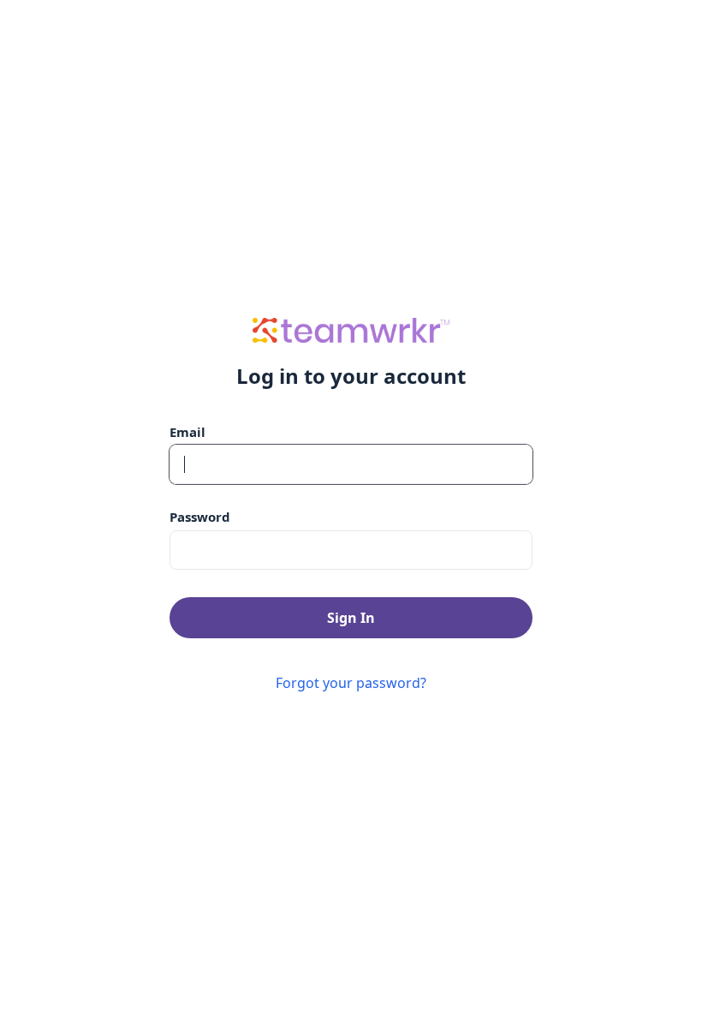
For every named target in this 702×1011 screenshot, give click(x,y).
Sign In (351, 617)
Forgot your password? (351, 682)
